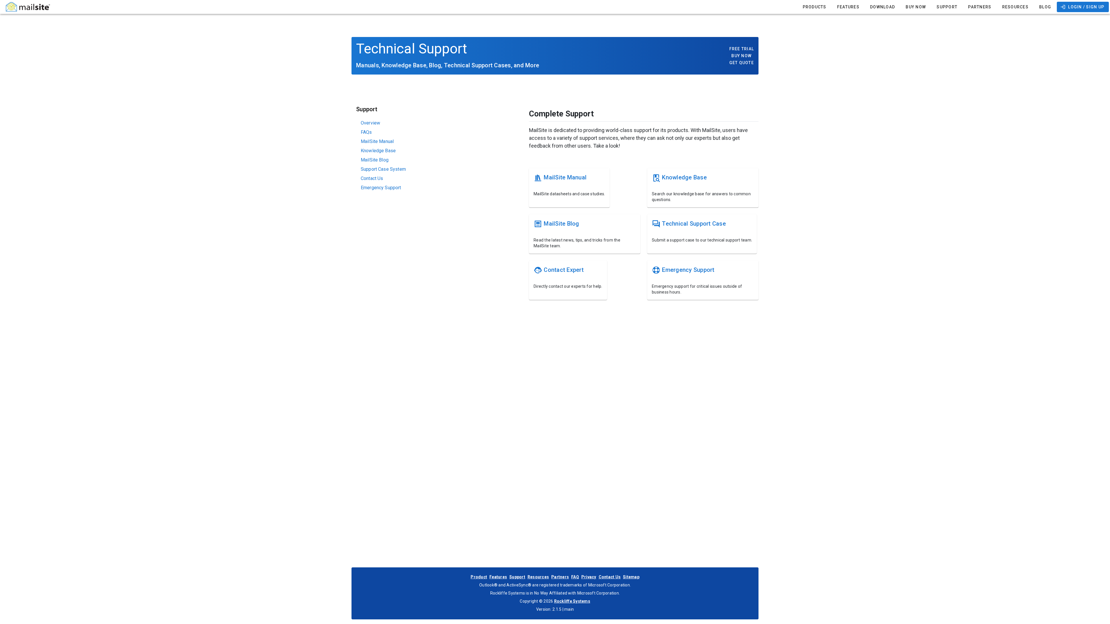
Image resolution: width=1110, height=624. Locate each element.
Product (479, 577)
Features (498, 577)
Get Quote (741, 62)
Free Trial (741, 49)
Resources (538, 577)
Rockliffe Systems (572, 601)
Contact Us (610, 577)
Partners (560, 577)
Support (517, 577)
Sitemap (631, 577)
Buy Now (741, 55)
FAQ (575, 577)
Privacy (588, 577)
